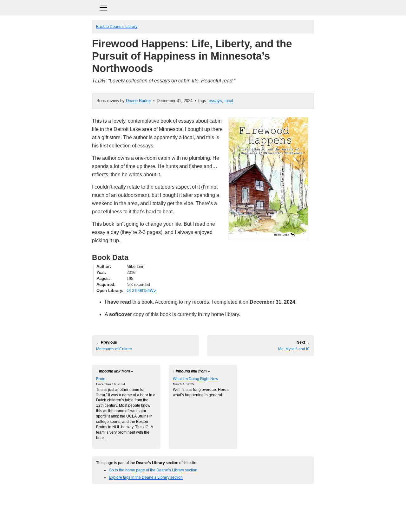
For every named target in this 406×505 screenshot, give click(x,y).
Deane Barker (138, 100)
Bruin (100, 379)
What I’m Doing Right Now (195, 379)
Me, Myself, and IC (294, 349)
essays (215, 100)
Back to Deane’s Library (116, 26)
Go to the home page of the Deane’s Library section (153, 470)
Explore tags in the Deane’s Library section (146, 477)
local (229, 100)
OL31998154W (140, 290)
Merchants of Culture (114, 349)
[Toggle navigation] (203, 7)
